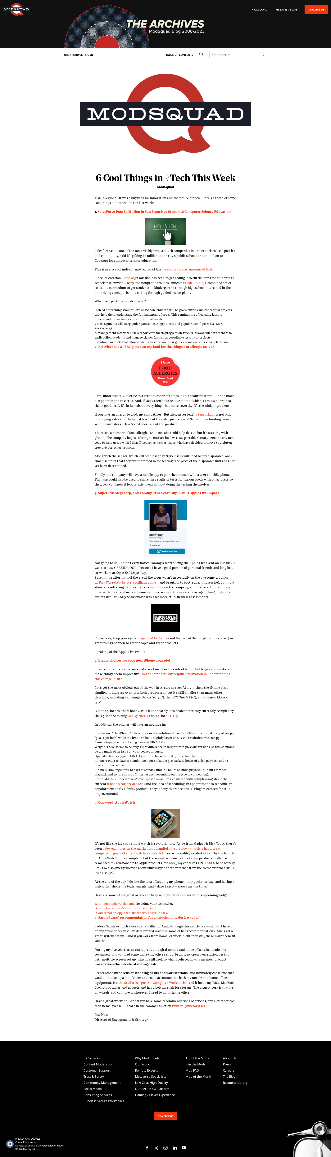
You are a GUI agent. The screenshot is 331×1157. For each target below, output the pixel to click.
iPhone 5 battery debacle (125, 784)
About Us (229, 1058)
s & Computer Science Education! (205, 212)
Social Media (93, 1089)
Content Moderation (98, 1064)
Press (227, 1064)
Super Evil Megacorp (153, 638)
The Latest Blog (285, 9)
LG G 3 (173, 716)
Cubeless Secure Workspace (104, 1101)
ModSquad (260, 9)
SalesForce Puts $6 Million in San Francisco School (138, 212)
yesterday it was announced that (187, 269)
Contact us (316, 9)
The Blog (229, 1076)
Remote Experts (146, 1070)
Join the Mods (196, 1064)
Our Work (142, 1064)
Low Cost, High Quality (151, 1083)
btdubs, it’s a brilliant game (135, 582)
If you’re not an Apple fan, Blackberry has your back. (131, 913)
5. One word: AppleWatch (115, 802)
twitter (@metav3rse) (188, 1006)
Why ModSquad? (147, 1058)
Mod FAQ (192, 1070)
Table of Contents (179, 55)
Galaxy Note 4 (138, 716)
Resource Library (235, 1083)
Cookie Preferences (25, 1142)
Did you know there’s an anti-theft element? (125, 908)
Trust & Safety (94, 1076)
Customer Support (97, 1070)
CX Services (92, 1058)
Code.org (129, 278)
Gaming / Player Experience (155, 1095)
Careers (228, 1070)
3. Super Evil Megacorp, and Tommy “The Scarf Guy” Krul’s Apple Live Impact (157, 493)
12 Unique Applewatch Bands (115, 903)
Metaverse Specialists (150, 1076)
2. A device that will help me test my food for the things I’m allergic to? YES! (155, 347)
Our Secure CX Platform (152, 1089)
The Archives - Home (78, 55)
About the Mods (197, 1058)
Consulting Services (98, 1095)
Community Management (102, 1083)
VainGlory (106, 582)
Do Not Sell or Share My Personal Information (39, 1145)
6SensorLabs (205, 414)
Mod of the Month (199, 1076)
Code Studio (194, 283)
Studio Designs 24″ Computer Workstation (156, 983)
